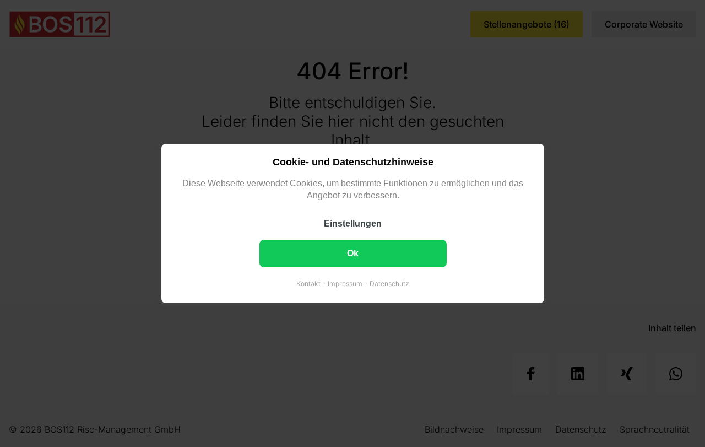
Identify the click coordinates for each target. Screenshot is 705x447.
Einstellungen (353, 223)
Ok (353, 253)
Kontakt (308, 283)
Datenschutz (389, 283)
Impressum (345, 283)
